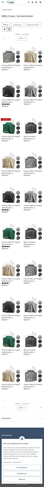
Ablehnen (22, 479)
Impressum (7, 462)
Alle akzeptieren (22, 467)
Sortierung (17, 25)
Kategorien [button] (6, 418)
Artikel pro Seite (32, 25)
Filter (7, 25)
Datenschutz (17, 462)
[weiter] (40, 38)
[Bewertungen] (6, 104)
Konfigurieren (22, 473)
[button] (29, 2)
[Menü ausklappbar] (3, 1)
